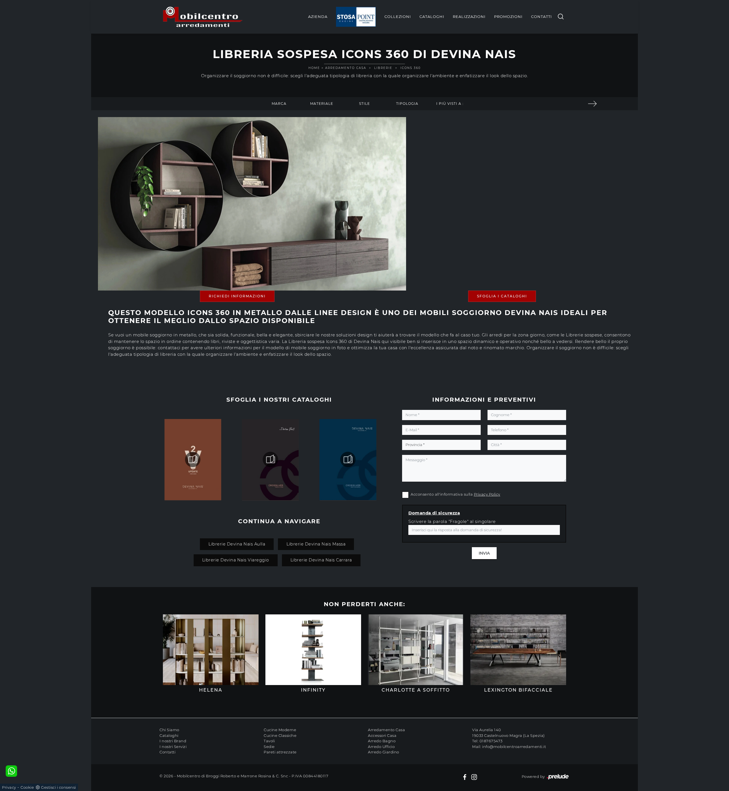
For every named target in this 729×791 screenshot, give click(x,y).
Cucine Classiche (280, 735)
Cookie (27, 787)
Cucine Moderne (280, 729)
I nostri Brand (172, 741)
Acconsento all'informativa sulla (455, 494)
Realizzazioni (469, 16)
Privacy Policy (487, 494)
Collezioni (397, 16)
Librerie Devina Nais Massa (315, 544)
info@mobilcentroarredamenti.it (514, 746)
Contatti (541, 16)
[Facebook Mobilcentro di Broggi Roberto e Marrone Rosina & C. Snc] (465, 776)
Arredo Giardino (383, 752)
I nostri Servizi (173, 746)
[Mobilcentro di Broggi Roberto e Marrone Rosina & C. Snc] (203, 16)
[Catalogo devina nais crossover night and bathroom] (270, 459)
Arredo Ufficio (381, 746)
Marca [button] (279, 103)
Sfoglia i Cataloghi (502, 296)
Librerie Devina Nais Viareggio (235, 560)
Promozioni (508, 16)
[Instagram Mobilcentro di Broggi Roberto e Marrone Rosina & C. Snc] (474, 776)
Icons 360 (410, 68)
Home (314, 68)
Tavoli (269, 741)
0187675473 (491, 741)
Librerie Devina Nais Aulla (236, 544)
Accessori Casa (382, 735)
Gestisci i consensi (58, 787)
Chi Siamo (169, 729)
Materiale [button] (321, 103)
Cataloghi (431, 16)
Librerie (383, 68)
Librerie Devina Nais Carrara (321, 560)
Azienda (317, 16)
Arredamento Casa (345, 68)
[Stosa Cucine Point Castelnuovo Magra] (356, 17)
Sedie (269, 746)
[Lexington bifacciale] (592, 103)
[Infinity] (313, 649)
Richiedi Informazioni (237, 296)
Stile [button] (364, 103)
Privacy (9, 787)
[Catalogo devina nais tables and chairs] (193, 459)
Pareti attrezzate (280, 752)
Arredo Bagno (382, 741)
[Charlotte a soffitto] (416, 649)
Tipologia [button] (407, 103)
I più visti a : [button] (450, 103)
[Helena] (211, 649)
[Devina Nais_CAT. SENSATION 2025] (348, 459)
